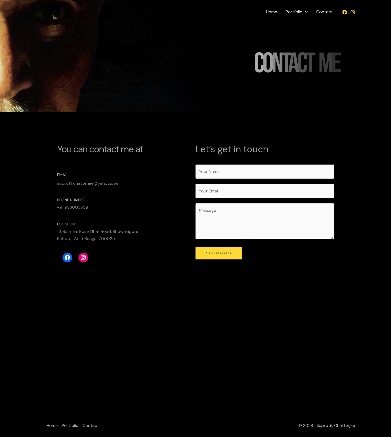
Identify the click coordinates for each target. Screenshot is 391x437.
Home (271, 12)
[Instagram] (352, 12)
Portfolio (294, 12)
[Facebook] (344, 12)
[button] (305, 12)
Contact (324, 12)
